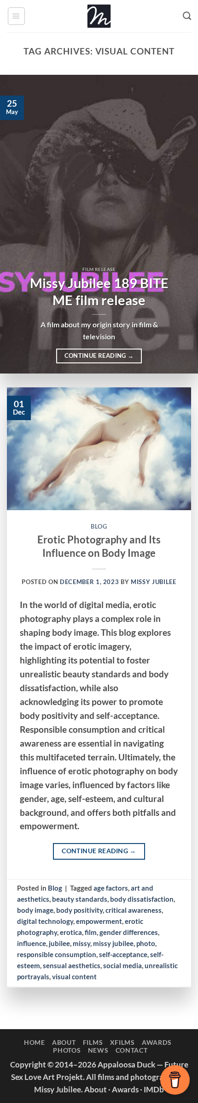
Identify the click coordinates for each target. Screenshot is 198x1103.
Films (93, 1042)
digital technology (45, 921)
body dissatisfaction (142, 899)
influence (31, 943)
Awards (156, 1042)
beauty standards (79, 899)
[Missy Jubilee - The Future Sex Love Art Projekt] (99, 16)
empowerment (99, 921)
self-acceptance (123, 954)
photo (145, 943)
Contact (132, 1050)
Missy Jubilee (153, 581)
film (91, 932)
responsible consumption (56, 954)
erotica (71, 932)
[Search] (187, 16)
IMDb (154, 1089)
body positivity (79, 910)
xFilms (122, 1042)
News (98, 1050)
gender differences (128, 932)
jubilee (59, 943)
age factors (110, 888)
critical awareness (133, 910)
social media (122, 965)
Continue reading (99, 355)
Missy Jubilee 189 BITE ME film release (99, 291)
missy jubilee (113, 943)
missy (81, 943)
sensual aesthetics (71, 965)
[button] (16, 15)
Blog (99, 526)
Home (34, 1042)
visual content (74, 976)
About (64, 1042)
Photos (67, 1050)
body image (35, 910)
